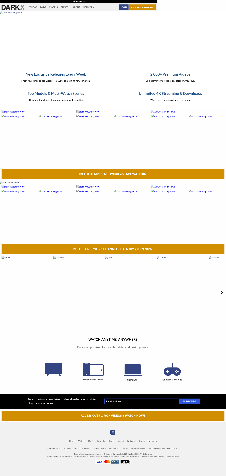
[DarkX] (13, 7)
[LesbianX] (78, 292)
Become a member (142, 7)
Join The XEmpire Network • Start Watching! (113, 174)
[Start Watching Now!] (78, 40)
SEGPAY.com (134, 456)
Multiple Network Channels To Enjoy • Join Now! (113, 249)
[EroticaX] (182, 292)
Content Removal (172, 456)
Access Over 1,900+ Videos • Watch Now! (113, 415)
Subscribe (189, 401)
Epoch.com (60, 456)
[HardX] (27, 292)
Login (124, 7)
